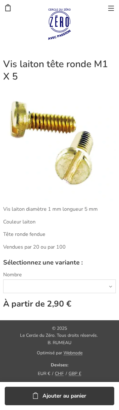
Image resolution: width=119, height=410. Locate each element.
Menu (111, 8)
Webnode (73, 353)
